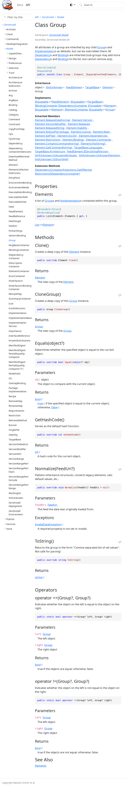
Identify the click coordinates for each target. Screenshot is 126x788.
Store (9, 528)
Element (13, 164)
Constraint (14, 124)
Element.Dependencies (93, 136)
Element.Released (79, 124)
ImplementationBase (20, 317)
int (36, 452)
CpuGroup (14, 138)
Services (10, 524)
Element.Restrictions (48, 140)
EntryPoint (14, 177)
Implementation (17, 313)
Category (14, 114)
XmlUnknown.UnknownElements (99, 155)
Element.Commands (98, 140)
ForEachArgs (15, 230)
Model (9, 48)
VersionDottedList (18, 444)
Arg (11, 95)
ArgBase (13, 100)
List (37, 225)
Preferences (15, 63)
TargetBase (15, 439)
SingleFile (14, 429)
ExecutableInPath (18, 197)
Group (12, 240)
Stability (13, 434)
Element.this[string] (93, 143)
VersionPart (15, 453)
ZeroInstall (10, 24)
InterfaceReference (19, 335)
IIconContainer (17, 276)
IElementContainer (19, 271)
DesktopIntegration (17, 43)
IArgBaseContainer (19, 245)
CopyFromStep (17, 129)
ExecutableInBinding (20, 192)
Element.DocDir (67, 136)
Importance (15, 331)
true (40, 403)
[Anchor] (60, 186)
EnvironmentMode (19, 187)
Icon (11, 303)
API (28, 5)
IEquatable (41, 102)
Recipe (12, 396)
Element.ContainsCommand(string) (57, 143)
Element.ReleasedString (49, 128)
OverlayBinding (17, 383)
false (54, 407)
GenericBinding (17, 235)
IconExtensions (17, 308)
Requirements (16, 410)
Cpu (11, 133)
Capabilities (15, 53)
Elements (40, 766)
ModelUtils (15, 373)
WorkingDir (15, 493)
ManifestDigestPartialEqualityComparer (17, 354)
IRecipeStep (15, 293)
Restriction (15, 415)
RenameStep (16, 405)
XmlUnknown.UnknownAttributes (56, 155)
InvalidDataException (48, 524)
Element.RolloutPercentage (52, 132)
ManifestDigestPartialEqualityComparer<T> (17, 365)
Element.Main (101, 132)
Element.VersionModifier (50, 124)
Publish (10, 519)
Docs (20, 5)
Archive (13, 90)
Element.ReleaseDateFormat (52, 120)
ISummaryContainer (20, 298)
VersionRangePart (18, 463)
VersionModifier (17, 449)
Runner (13, 425)
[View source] (119, 195)
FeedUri (13, 225)
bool (38, 399)
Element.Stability (76, 128)
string (38, 577)
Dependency (15, 143)
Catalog (13, 109)
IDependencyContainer (72, 105)
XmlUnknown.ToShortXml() (51, 159)
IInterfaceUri (16, 280)
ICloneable (94, 105)
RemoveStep (15, 401)
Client (9, 34)
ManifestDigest (17, 345)
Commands (12, 39)
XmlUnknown (16, 497)
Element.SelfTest (45, 136)
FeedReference (17, 216)
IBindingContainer (19, 249)
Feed (11, 206)
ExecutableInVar (18, 201)
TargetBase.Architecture (50, 151)
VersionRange (16, 458)
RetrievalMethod (18, 420)
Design (12, 58)
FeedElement (16, 211)
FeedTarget (15, 221)
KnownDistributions (20, 340)
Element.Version (82, 120)
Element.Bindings (73, 140)
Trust (11, 72)
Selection (14, 68)
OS (10, 378)
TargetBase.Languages (88, 147)
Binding (13, 104)
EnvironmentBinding (20, 182)
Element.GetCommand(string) (53, 147)
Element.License (81, 132)
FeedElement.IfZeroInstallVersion (87, 151)
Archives (11, 29)
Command (14, 119)
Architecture (15, 77)
